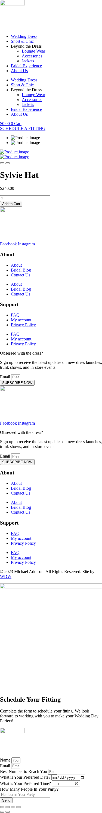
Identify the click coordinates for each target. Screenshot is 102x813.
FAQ (15, 315)
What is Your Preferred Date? (25, 777)
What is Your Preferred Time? (26, 783)
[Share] (13, 807)
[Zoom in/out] (2, 807)
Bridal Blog (21, 270)
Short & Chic (22, 41)
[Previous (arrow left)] (2, 812)
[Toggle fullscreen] (7, 807)
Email (5, 376)
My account (21, 320)
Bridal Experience (26, 65)
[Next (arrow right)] (7, 812)
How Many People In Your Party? (29, 789)
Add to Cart (11, 204)
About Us (19, 70)
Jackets (28, 61)
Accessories (32, 56)
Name (5, 760)
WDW (5, 576)
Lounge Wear (33, 51)
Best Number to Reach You (24, 771)
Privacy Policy (23, 324)
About (16, 265)
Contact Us (20, 275)
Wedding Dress (24, 36)
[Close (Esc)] (18, 807)
